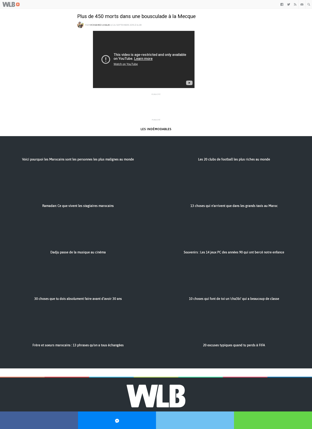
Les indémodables (156, 129)
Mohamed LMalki (100, 25)
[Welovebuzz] (11, 4)
